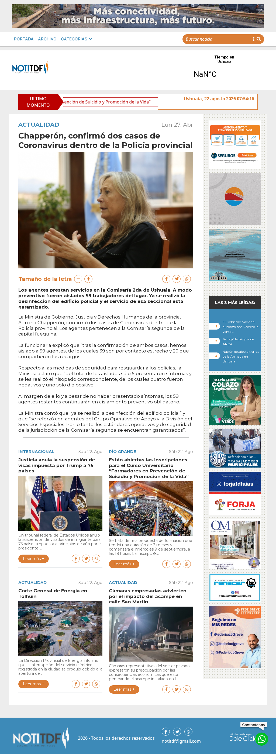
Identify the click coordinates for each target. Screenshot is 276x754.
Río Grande (122, 451)
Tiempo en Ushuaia (224, 70)
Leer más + (33, 558)
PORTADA (24, 38)
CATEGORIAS (74, 38)
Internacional (36, 451)
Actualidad (38, 124)
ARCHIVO (47, 38)
